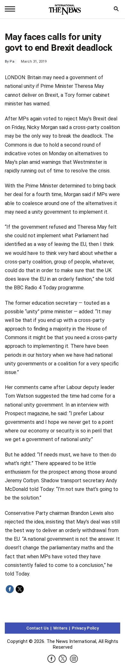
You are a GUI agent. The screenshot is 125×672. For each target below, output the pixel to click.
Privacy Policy (85, 628)
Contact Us (37, 628)
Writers (60, 628)
